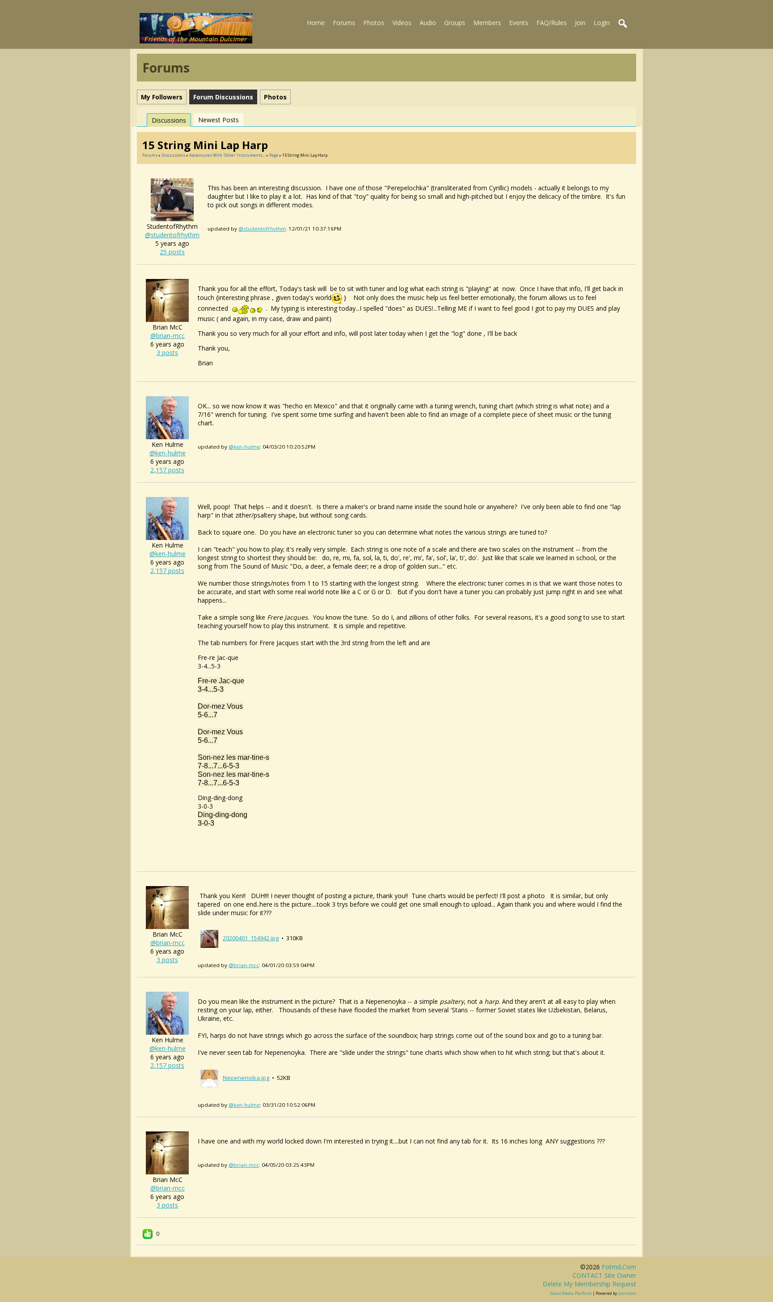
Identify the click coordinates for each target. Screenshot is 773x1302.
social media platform (571, 1293)
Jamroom (627, 1293)
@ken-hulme (167, 453)
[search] (623, 23)
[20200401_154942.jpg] (209, 938)
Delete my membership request (589, 1284)
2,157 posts (167, 470)
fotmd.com (619, 1267)
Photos (373, 22)
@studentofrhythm (172, 235)
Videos (402, 22)
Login (602, 22)
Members (487, 22)
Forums (344, 22)
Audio (428, 22)
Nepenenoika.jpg (246, 1078)
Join (580, 22)
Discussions (169, 120)
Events (518, 22)
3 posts (167, 352)
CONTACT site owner (604, 1275)
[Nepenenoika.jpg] (209, 1078)
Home (316, 22)
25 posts (172, 252)
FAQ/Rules (551, 22)
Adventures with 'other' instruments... (227, 155)
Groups (454, 22)
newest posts (218, 120)
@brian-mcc (167, 335)
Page (274, 155)
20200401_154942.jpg (251, 938)
